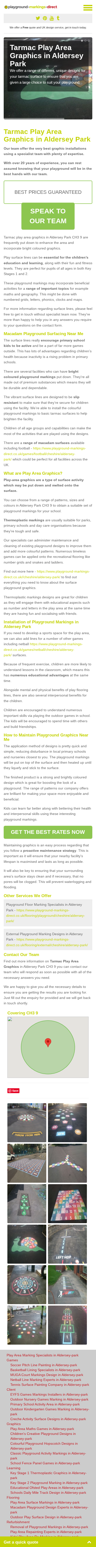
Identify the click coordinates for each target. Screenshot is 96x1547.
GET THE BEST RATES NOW (48, 832)
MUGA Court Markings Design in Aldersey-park (46, 1375)
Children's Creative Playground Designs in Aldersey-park (43, 1436)
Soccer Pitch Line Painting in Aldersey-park (43, 1365)
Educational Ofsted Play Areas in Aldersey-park (46, 1488)
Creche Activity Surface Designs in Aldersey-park (48, 1419)
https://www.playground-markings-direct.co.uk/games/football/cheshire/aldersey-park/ (45, 453)
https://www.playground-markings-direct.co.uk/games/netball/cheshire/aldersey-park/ (43, 649)
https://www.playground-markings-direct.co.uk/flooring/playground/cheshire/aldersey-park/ (45, 915)
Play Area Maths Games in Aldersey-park (42, 1429)
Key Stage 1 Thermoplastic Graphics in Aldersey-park (48, 1475)
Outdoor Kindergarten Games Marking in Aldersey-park (49, 1411)
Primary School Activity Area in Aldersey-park (45, 1404)
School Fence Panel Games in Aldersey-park (45, 1463)
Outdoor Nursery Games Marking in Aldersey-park (49, 1399)
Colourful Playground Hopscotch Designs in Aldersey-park (44, 1446)
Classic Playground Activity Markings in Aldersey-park (48, 1455)
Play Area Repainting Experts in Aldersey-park (46, 1532)
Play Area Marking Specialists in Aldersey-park (43, 1355)
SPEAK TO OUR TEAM (48, 216)
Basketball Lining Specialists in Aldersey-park (45, 1370)
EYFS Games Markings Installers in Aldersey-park (49, 1394)
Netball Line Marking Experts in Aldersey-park (45, 1380)
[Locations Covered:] (6, 7)
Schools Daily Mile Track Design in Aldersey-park (48, 1493)
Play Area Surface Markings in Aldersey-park (45, 1502)
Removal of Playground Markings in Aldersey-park (49, 1527)
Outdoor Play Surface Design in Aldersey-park (46, 1517)
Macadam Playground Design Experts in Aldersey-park (49, 1509)
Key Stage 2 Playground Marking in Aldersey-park (49, 1483)
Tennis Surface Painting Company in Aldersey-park (49, 1385)
